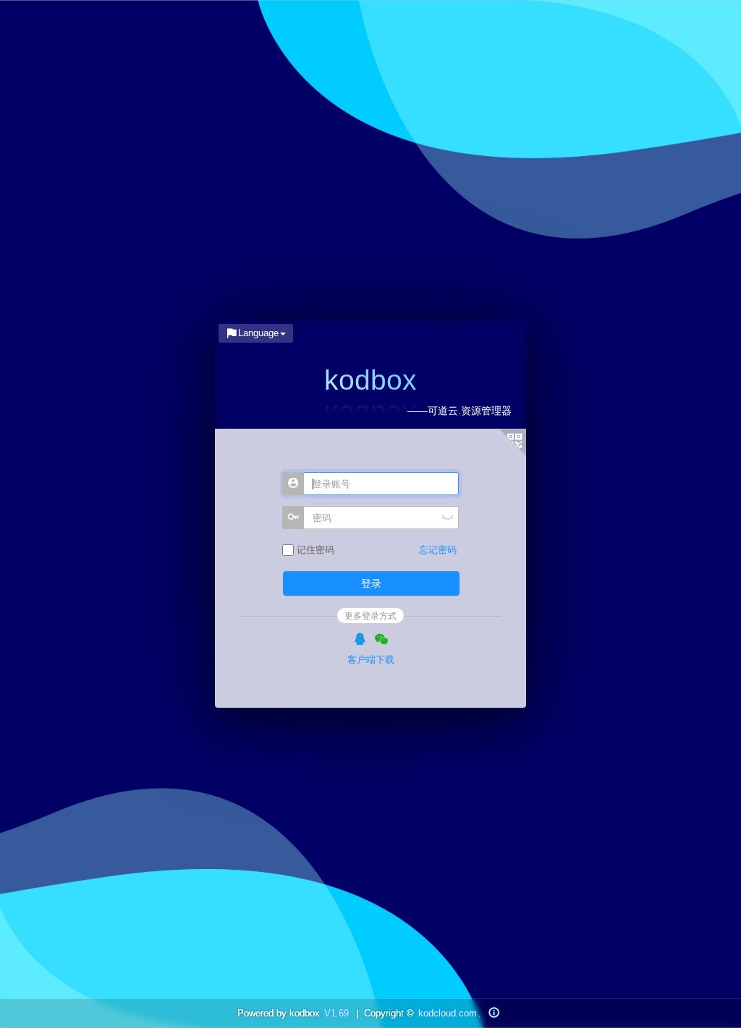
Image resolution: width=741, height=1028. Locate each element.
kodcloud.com (447, 1013)
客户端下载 (370, 659)
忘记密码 (438, 549)
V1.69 (336, 1013)
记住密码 (314, 549)
